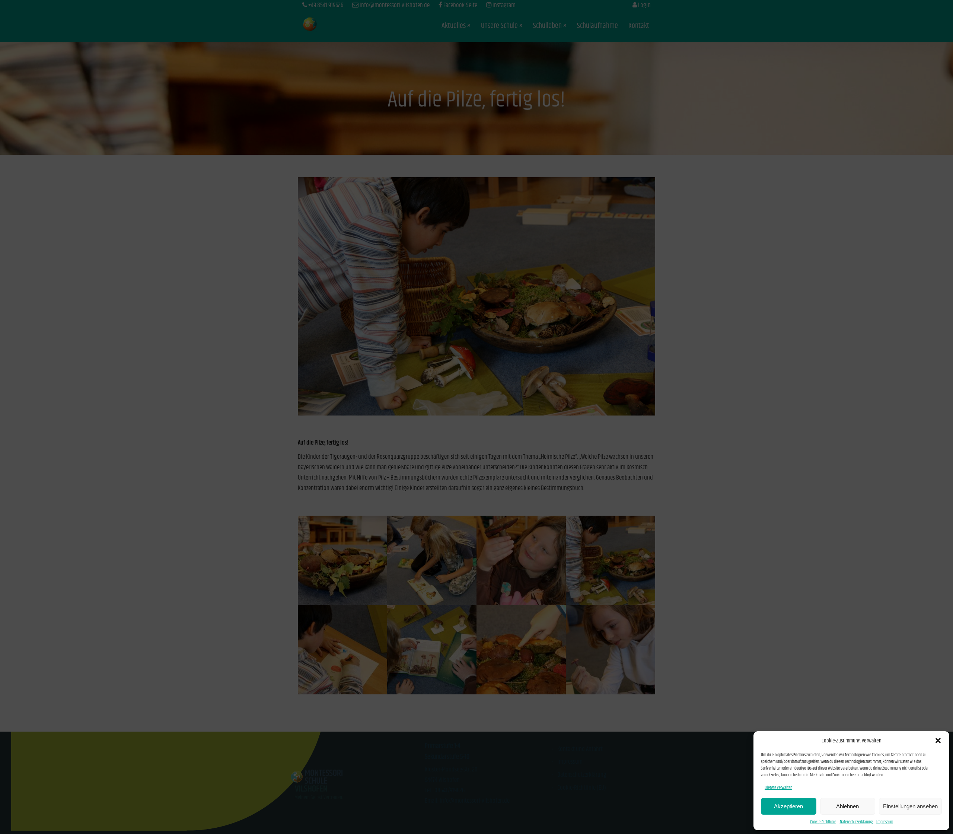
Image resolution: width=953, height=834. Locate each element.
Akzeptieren (788, 806)
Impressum (884, 821)
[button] (938, 740)
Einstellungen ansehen (910, 806)
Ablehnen (847, 806)
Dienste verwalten (778, 787)
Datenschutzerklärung (856, 821)
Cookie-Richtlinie (823, 821)
